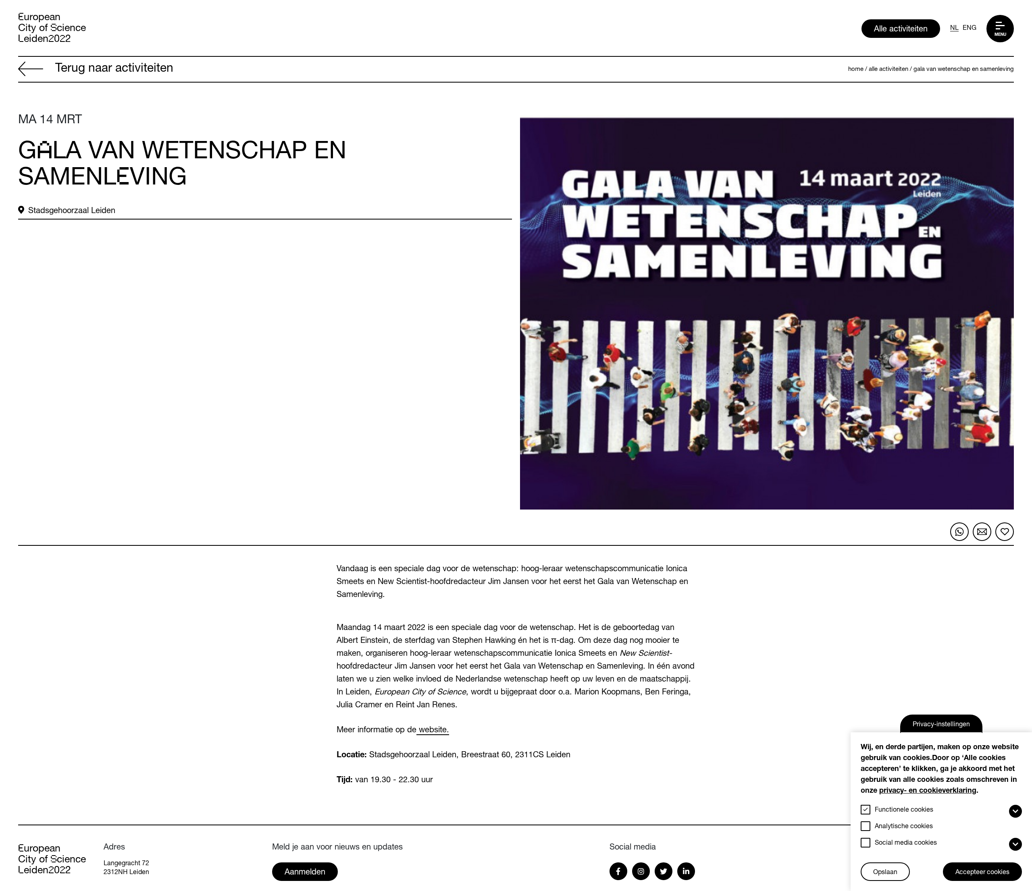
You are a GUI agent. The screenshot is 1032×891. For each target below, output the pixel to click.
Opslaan (885, 873)
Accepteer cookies (982, 873)
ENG (969, 28)
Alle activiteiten (901, 30)
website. (432, 731)
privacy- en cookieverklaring (927, 791)
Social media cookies (906, 843)
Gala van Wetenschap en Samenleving (963, 69)
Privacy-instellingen (941, 725)
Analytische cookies (904, 827)
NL (954, 28)
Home (855, 69)
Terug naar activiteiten (114, 69)
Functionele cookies (904, 810)
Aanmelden (305, 873)
